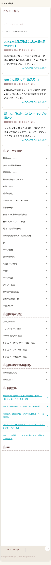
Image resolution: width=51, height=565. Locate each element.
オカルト (7, 271)
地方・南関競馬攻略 (12, 228)
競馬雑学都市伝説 (11, 292)
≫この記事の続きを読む (34, 68)
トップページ (6, 24)
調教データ (8, 207)
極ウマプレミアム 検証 (14, 221)
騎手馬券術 (8, 193)
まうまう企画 (9, 321)
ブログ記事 (8, 306)
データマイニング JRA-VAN (15, 200)
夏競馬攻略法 (9, 256)
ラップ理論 (8, 278)
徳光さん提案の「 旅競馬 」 (22, 79)
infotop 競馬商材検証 (12, 335)
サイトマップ (13, 550)
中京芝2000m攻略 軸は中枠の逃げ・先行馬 (21, 406)
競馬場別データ (10, 172)
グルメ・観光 (7, 3)
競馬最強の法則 (10, 373)
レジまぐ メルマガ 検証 (15, 350)
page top (47, 548)
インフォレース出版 (12, 329)
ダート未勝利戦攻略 (12, 165)
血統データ (8, 186)
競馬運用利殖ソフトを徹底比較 (17, 235)
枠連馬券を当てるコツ (13, 179)
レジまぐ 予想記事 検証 (15, 357)
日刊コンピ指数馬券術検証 (15, 214)
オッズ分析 (8, 250)
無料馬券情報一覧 (11, 299)
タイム (6, 242)
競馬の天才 (8, 379)
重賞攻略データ (10, 158)
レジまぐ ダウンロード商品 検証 (19, 343)
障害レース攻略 (10, 264)
